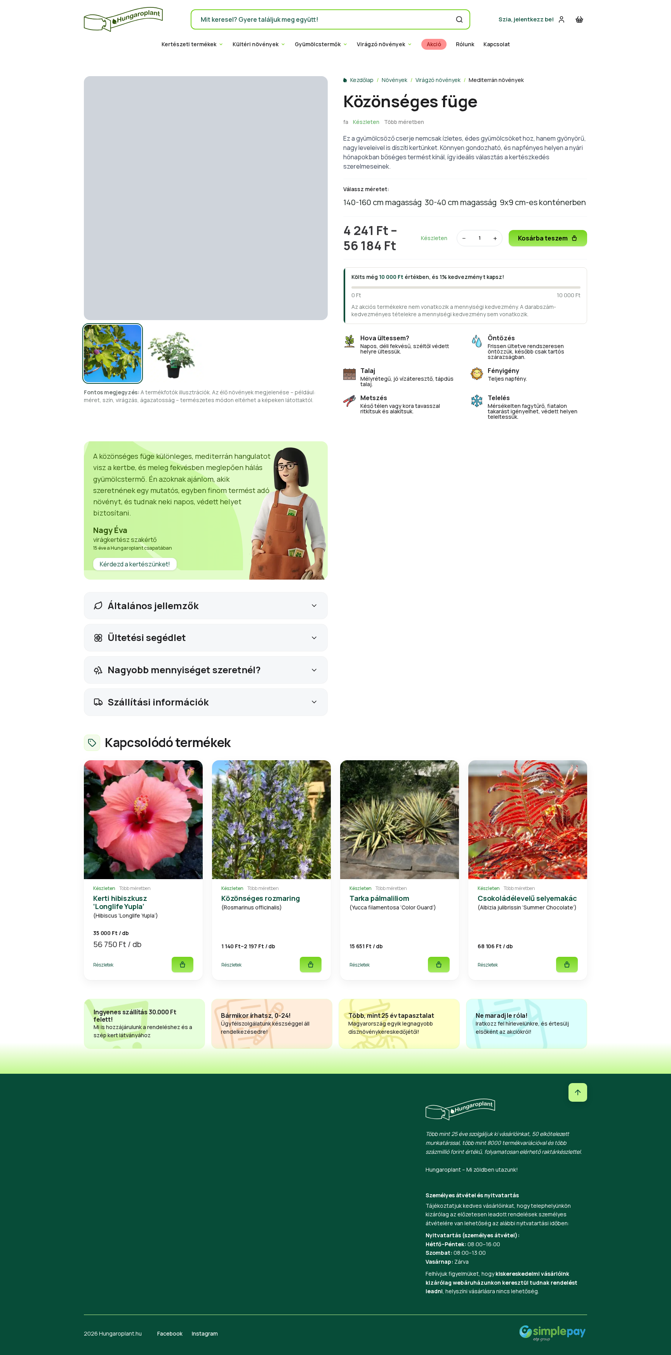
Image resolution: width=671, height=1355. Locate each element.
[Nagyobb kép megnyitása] (206, 198)
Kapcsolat (496, 44)
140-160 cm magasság (382, 202)
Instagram (205, 1333)
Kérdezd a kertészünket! (135, 564)
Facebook (170, 1333)
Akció (434, 44)
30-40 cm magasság (461, 202)
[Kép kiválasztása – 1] (112, 353)
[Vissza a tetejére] (577, 1092)
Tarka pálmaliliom (379, 898)
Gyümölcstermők (318, 44)
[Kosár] (579, 19)
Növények (394, 80)
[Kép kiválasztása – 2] (174, 353)
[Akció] (143, 819)
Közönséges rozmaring (260, 898)
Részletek (103, 964)
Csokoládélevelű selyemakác (527, 898)
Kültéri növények (255, 44)
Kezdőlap (362, 80)
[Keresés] (459, 19)
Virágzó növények (381, 44)
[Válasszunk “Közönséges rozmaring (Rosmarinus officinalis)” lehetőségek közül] (311, 964)
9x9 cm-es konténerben (543, 202)
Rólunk (465, 44)
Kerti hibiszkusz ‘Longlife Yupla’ (120, 902)
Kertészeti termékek (189, 44)
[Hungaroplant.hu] (123, 19)
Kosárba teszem (543, 238)
